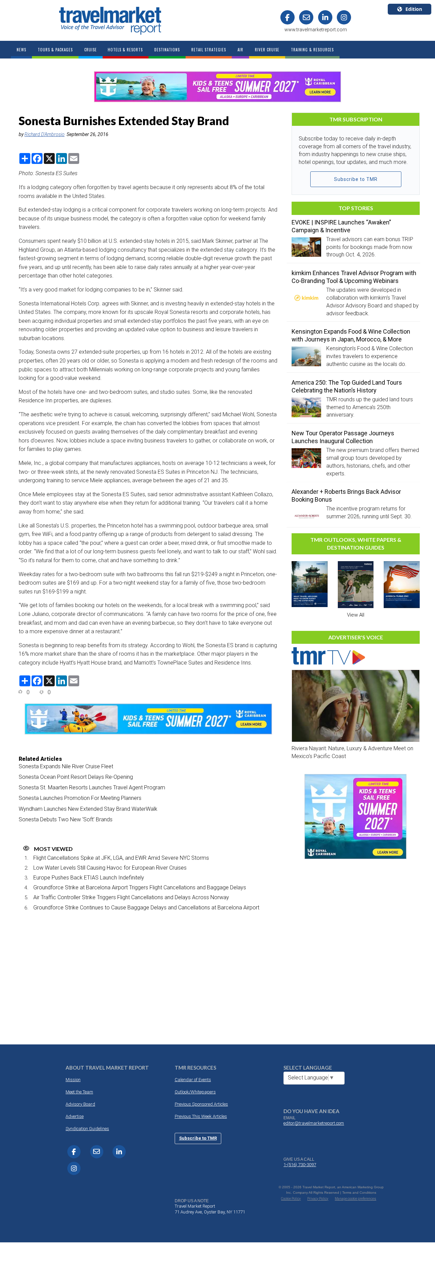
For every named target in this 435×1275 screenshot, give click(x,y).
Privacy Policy (317, 1199)
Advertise (75, 1116)
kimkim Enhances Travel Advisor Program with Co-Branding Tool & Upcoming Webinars (354, 276)
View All (355, 615)
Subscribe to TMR (356, 179)
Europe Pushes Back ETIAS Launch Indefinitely (88, 877)
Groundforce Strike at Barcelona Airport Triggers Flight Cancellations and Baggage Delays (139, 887)
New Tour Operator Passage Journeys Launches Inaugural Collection (343, 437)
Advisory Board (80, 1104)
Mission (73, 1079)
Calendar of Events (193, 1079)
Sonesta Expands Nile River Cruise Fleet (66, 766)
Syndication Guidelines (87, 1128)
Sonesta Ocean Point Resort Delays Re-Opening (76, 777)
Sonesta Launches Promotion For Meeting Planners (80, 798)
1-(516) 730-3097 (299, 1164)
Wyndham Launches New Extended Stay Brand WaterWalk (88, 809)
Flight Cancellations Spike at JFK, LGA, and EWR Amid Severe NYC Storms (121, 858)
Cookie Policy (291, 1199)
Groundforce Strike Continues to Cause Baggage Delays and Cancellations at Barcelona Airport (146, 907)
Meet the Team (79, 1091)
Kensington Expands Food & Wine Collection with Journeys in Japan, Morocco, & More (351, 335)
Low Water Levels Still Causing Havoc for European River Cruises (110, 868)
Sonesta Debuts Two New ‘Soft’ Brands (65, 819)
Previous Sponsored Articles (201, 1104)
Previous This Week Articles (201, 1116)
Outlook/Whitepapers (195, 1091)
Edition (413, 9)
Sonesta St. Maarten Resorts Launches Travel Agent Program (92, 787)
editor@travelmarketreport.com (313, 1123)
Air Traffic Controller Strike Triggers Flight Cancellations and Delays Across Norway (131, 897)
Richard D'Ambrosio (44, 134)
